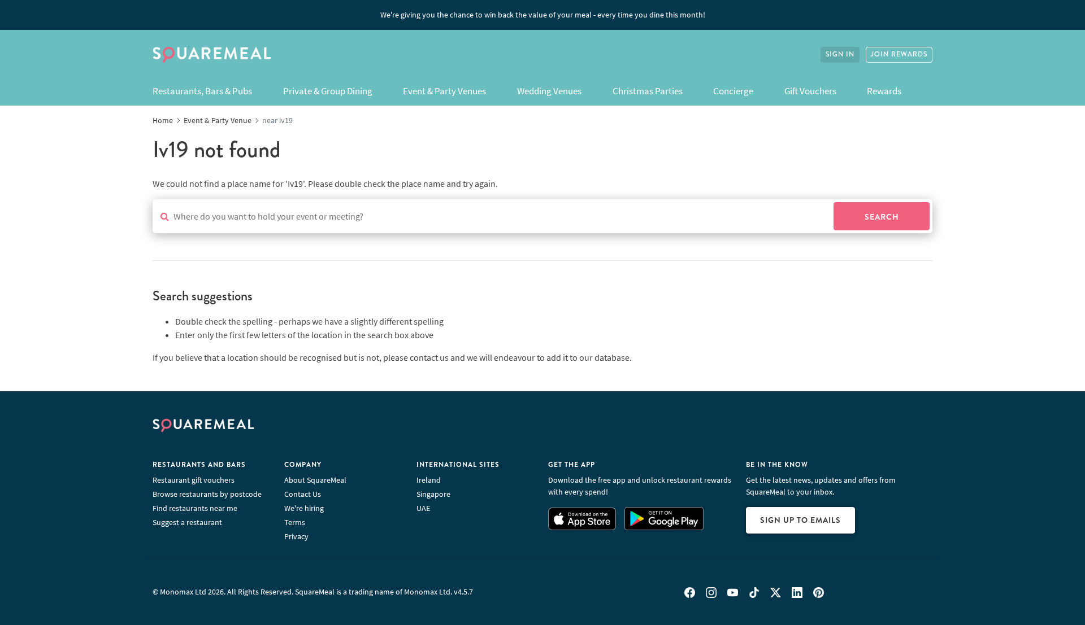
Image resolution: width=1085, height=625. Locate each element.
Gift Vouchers (810, 91)
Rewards (884, 91)
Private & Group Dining (327, 91)
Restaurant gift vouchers (194, 480)
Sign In (840, 54)
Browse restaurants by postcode (207, 494)
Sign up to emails (800, 520)
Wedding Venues (549, 91)
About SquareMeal (315, 480)
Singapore (433, 494)
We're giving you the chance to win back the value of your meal (542, 15)
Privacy (296, 536)
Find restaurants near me (195, 508)
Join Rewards (899, 54)
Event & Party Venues (444, 91)
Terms (294, 522)
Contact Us (302, 494)
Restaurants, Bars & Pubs (202, 91)
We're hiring (304, 508)
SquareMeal (212, 54)
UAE (423, 508)
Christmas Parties (648, 91)
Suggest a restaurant (187, 522)
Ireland (428, 480)
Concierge (733, 91)
